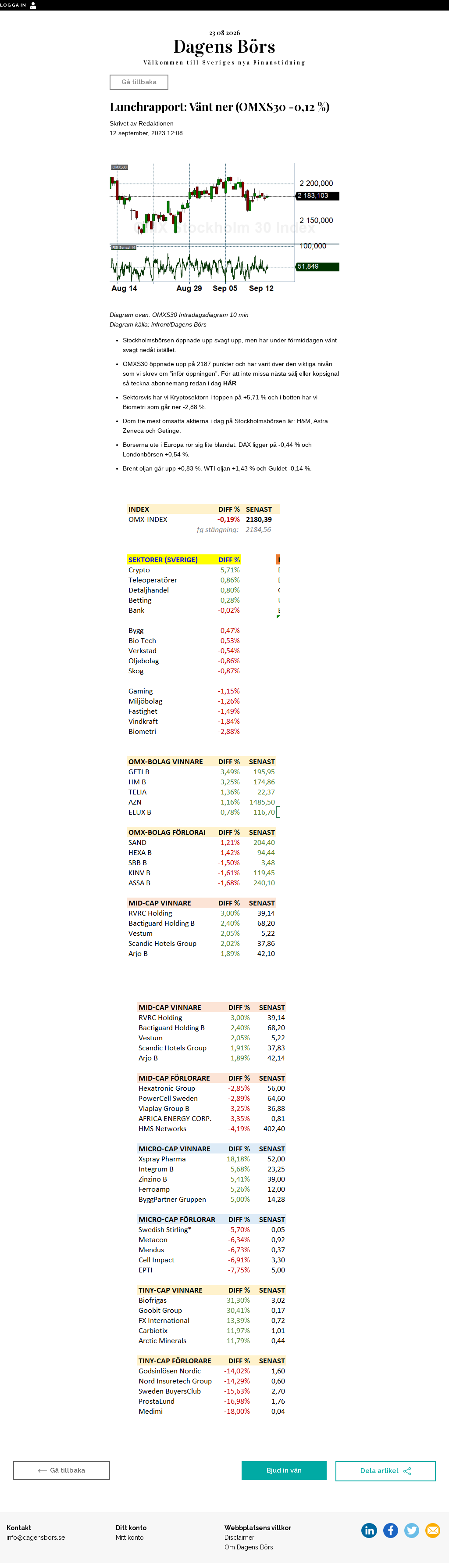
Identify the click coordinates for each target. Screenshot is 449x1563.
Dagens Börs (224, 46)
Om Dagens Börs (248, 1547)
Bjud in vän (284, 1470)
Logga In (14, 5)
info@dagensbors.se (36, 1537)
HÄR (229, 383)
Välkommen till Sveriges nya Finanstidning (224, 63)
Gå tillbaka (139, 82)
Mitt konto (130, 1537)
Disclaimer (239, 1537)
